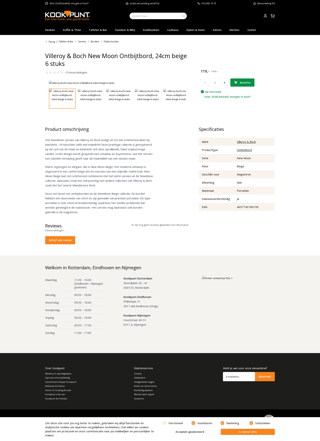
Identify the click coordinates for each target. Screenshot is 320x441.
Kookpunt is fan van (55, 394)
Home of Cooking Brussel (58, 390)
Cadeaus (173, 30)
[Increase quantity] (224, 82)
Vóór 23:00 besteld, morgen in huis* (69, 3)
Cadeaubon (140, 377)
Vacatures (139, 398)
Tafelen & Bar (98, 30)
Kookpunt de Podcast (56, 398)
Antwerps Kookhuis (55, 386)
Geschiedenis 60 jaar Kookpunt (60, 381)
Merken (234, 30)
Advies (217, 30)
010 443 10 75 (208, 3)
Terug (52, 41)
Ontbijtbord (244, 150)
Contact (138, 373)
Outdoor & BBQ (125, 30)
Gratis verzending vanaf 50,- (145, 3)
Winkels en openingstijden (58, 373)
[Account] (265, 16)
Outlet (251, 30)
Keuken (50, 30)
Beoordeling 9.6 (266, 3)
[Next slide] (181, 83)
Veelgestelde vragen (144, 381)
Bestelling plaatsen (143, 390)
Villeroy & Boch (246, 142)
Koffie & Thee (72, 30)
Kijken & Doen (195, 30)
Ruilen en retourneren (145, 386)
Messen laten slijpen (144, 394)
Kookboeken (151, 30)
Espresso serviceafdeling (57, 377)
